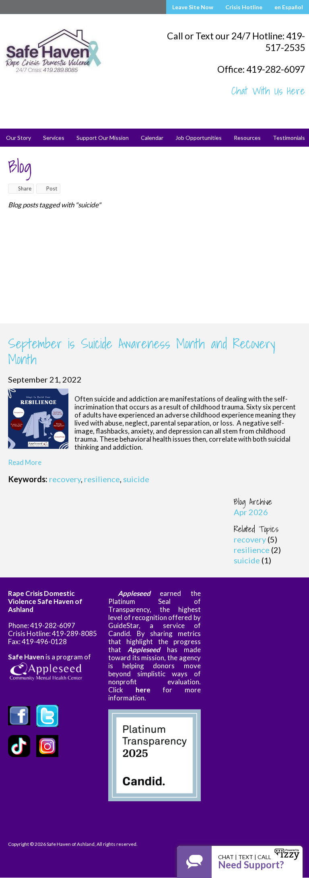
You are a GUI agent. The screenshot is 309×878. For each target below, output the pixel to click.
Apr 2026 (251, 512)
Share (24, 188)
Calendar (152, 137)
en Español (288, 7)
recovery (65, 479)
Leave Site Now (192, 7)
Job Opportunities (198, 137)
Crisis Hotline (243, 7)
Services (53, 137)
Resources (247, 137)
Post (51, 188)
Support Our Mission (102, 137)
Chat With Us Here (268, 91)
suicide (136, 479)
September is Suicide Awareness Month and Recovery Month (141, 351)
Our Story (18, 137)
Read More (24, 462)
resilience (102, 479)
